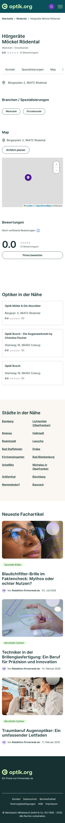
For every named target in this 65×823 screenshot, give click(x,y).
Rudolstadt (9, 441)
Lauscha (37, 441)
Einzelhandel (34, 111)
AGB (40, 803)
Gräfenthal (9, 476)
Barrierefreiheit (48, 799)
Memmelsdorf (11, 484)
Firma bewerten (32, 255)
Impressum (52, 803)
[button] (51, 6)
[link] (32, 313)
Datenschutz (30, 799)
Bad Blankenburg (43, 457)
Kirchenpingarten (13, 457)
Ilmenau (7, 433)
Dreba (36, 449)
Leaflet (29, 205)
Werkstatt (11, 111)
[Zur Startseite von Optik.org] (17, 6)
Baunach (38, 484)
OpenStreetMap (43, 205)
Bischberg (39, 476)
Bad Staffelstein (12, 449)
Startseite (7, 18)
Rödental (21, 18)
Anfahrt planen (15, 150)
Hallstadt (38, 433)
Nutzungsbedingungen (23, 803)
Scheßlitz (8, 464)
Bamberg (8, 421)
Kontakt (16, 799)
